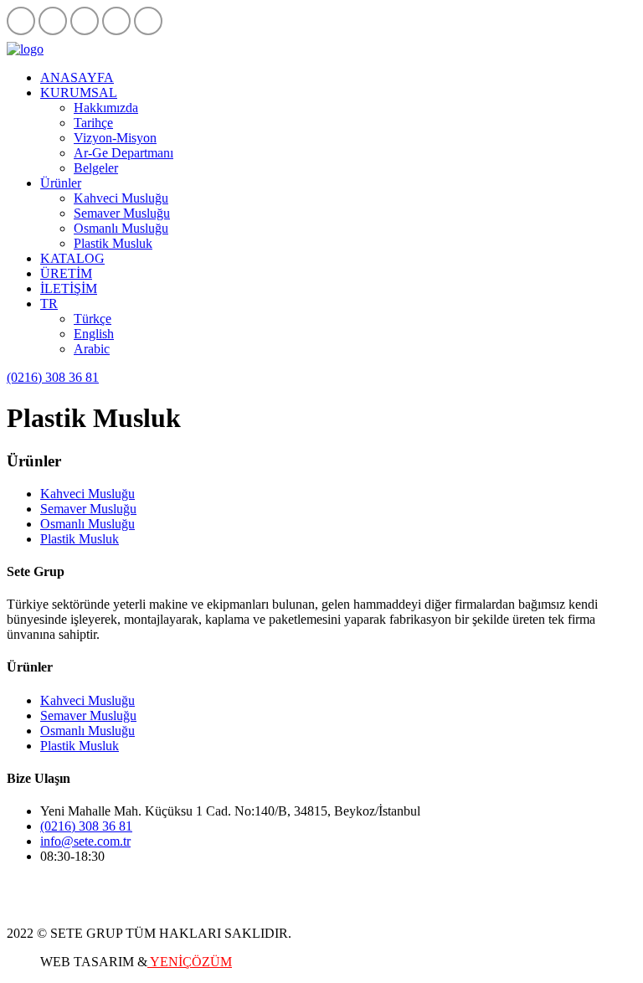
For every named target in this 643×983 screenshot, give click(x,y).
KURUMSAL (78, 92)
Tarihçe (93, 123)
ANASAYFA (77, 77)
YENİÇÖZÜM (189, 962)
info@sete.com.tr (85, 841)
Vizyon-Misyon (115, 138)
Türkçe (92, 318)
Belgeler (96, 168)
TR (49, 303)
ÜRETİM (66, 273)
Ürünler (60, 183)
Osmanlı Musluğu (121, 228)
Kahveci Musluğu (121, 198)
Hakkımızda (106, 107)
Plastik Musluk (113, 243)
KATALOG (72, 258)
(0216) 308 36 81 (53, 377)
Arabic (92, 349)
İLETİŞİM (68, 288)
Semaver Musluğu (122, 213)
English (94, 334)
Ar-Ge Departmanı (123, 153)
